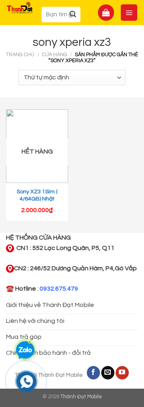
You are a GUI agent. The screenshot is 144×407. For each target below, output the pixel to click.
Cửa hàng (54, 54)
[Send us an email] (107, 372)
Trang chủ (20, 54)
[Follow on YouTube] (122, 372)
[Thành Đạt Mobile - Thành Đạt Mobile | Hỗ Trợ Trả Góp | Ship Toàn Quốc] (20, 7)
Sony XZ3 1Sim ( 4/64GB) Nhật (37, 195)
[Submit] (73, 14)
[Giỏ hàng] (106, 12)
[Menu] (129, 12)
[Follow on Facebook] (93, 372)
